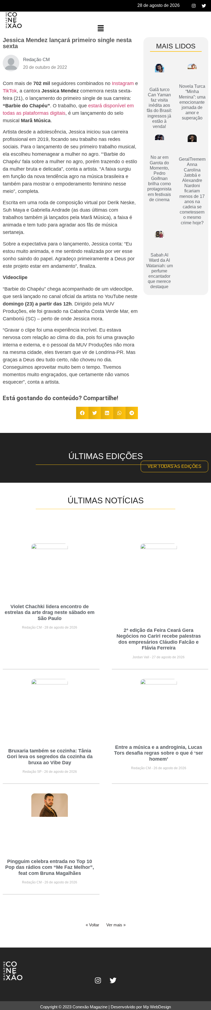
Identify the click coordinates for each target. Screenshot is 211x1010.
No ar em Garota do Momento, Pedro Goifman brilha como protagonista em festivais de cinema (159, 178)
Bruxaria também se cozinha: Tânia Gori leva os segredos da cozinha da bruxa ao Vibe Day (50, 756)
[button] (100, 28)
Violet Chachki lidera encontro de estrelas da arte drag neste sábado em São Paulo (50, 612)
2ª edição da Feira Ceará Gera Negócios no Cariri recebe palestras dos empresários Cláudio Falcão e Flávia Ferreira (158, 639)
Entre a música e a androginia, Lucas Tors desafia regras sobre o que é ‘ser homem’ (158, 753)
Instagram (123, 83)
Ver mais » (116, 924)
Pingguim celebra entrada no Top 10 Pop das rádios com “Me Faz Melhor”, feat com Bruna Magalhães (49, 867)
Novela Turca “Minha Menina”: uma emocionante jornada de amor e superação (192, 102)
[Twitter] (203, 5)
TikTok (10, 91)
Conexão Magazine (90, 1006)
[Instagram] (193, 5)
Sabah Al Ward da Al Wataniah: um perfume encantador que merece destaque (159, 271)
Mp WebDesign (157, 1006)
